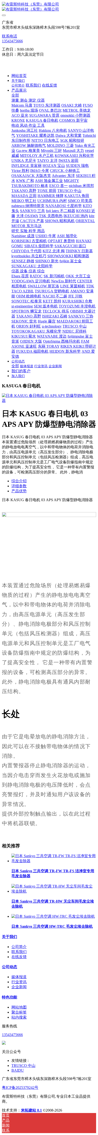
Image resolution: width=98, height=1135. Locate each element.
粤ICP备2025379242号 (20, 1088)
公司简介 (19, 947)
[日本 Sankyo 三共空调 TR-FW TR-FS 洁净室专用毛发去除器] (53, 861)
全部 (15, 95)
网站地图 (19, 1007)
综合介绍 (19, 481)
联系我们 (19, 952)
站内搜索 (19, 1017)
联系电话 (9, 36)
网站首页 (19, 76)
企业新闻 (19, 987)
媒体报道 (19, 977)
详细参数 (19, 486)
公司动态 (9, 967)
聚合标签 (19, 1012)
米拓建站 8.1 (31, 1110)
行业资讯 (19, 982)
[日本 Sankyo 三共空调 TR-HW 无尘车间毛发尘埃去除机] (53, 891)
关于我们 (9, 937)
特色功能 (9, 997)
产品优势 (19, 491)
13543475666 (12, 41)
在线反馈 (19, 957)
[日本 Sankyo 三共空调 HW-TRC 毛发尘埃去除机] (53, 916)
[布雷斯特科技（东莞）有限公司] (49, 7)
